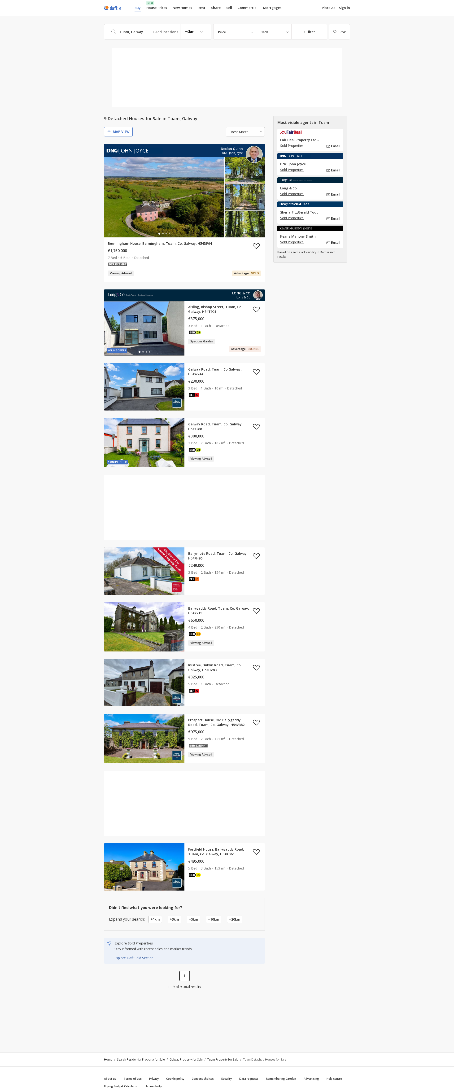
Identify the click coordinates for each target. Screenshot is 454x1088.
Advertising (311, 1079)
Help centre (334, 1079)
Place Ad (329, 8)
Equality (226, 1079)
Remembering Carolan (281, 1079)
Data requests (248, 1079)
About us (110, 1079)
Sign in (344, 7)
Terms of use (133, 1079)
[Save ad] (256, 246)
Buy (138, 7)
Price (222, 32)
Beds (264, 32)
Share (216, 7)
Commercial (248, 7)
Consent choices (203, 1079)
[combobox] (157, 31)
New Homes (182, 7)
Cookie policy (175, 1079)
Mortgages (272, 8)
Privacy (154, 1079)
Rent (201, 7)
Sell (229, 7)
